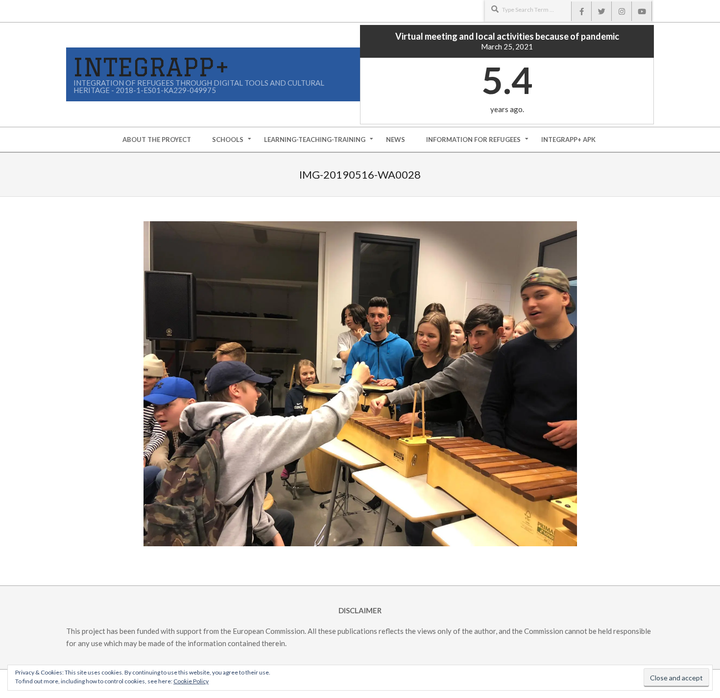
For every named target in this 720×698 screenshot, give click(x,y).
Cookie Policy (191, 681)
